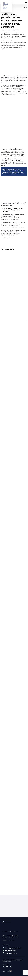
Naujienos (8, 935)
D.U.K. (17, 938)
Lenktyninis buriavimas (8, 938)
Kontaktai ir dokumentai (9, 940)
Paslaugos (15, 935)
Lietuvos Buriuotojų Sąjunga (6, 6)
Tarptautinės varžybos (13, 30)
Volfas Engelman (9, 381)
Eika (22, 381)
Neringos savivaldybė (13, 610)
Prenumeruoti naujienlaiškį (14, 911)
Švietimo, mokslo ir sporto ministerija (18, 723)
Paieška (23, 2)
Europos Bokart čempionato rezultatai (12, 241)
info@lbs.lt (13, 950)
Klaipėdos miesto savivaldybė (5, 610)
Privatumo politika (14, 914)
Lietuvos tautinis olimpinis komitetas (22, 610)
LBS (4, 935)
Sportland (9, 494)
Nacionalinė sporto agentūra (9, 837)
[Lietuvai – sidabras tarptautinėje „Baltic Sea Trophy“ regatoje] (14, 261)
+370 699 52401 (12, 953)
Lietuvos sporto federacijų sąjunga (5, 723)
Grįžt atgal (24, 7)
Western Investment (10, 971)
